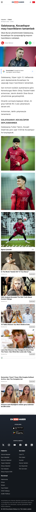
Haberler (3, 19)
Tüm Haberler (5, 468)
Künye (3, 482)
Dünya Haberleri (5, 466)
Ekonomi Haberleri (6, 460)
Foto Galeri (22, 457)
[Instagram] (9, 445)
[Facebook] (20, 445)
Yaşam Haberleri (5, 463)
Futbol (10, 19)
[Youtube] (15, 445)
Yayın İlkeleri (4, 488)
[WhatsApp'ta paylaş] (29, 42)
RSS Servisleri (23, 468)
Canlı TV (21, 454)
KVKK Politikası (5, 491)
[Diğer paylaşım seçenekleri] (33, 42)
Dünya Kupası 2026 (6, 471)
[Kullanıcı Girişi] (30, 2)
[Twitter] (3, 445)
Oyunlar (21, 460)
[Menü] (2, 2)
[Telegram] (26, 445)
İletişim (3, 485)
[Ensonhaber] (18, 2)
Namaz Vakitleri (23, 463)
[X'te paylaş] (26, 42)
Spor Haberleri (5, 457)
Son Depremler (23, 466)
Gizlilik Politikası (5, 493)
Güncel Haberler (5, 454)
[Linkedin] (32, 445)
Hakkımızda (4, 479)
